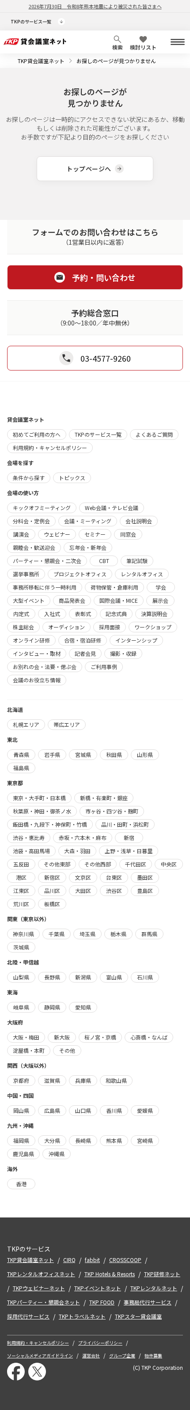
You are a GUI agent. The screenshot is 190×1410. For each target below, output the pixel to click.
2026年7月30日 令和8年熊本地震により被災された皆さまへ (95, 6)
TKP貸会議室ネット (41, 60)
